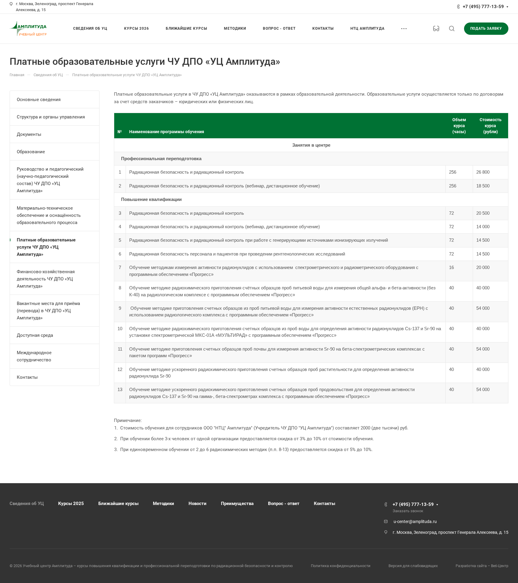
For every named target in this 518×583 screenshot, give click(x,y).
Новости (198, 503)
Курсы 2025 (71, 503)
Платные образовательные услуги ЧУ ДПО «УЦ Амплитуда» (46, 247)
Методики (163, 503)
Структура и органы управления (51, 117)
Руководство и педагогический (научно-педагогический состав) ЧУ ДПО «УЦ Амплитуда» (50, 179)
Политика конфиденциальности (341, 566)
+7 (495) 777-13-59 (483, 6)
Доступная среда (35, 335)
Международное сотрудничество (34, 356)
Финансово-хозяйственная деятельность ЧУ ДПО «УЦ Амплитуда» (46, 279)
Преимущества (237, 503)
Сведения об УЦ (27, 503)
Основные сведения (39, 99)
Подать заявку (486, 28)
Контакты (27, 377)
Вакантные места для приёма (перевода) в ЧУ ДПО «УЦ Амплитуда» (48, 311)
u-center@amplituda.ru (415, 521)
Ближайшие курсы (118, 503)
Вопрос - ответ (283, 503)
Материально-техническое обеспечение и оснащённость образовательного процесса (49, 215)
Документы (29, 134)
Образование (31, 151)
